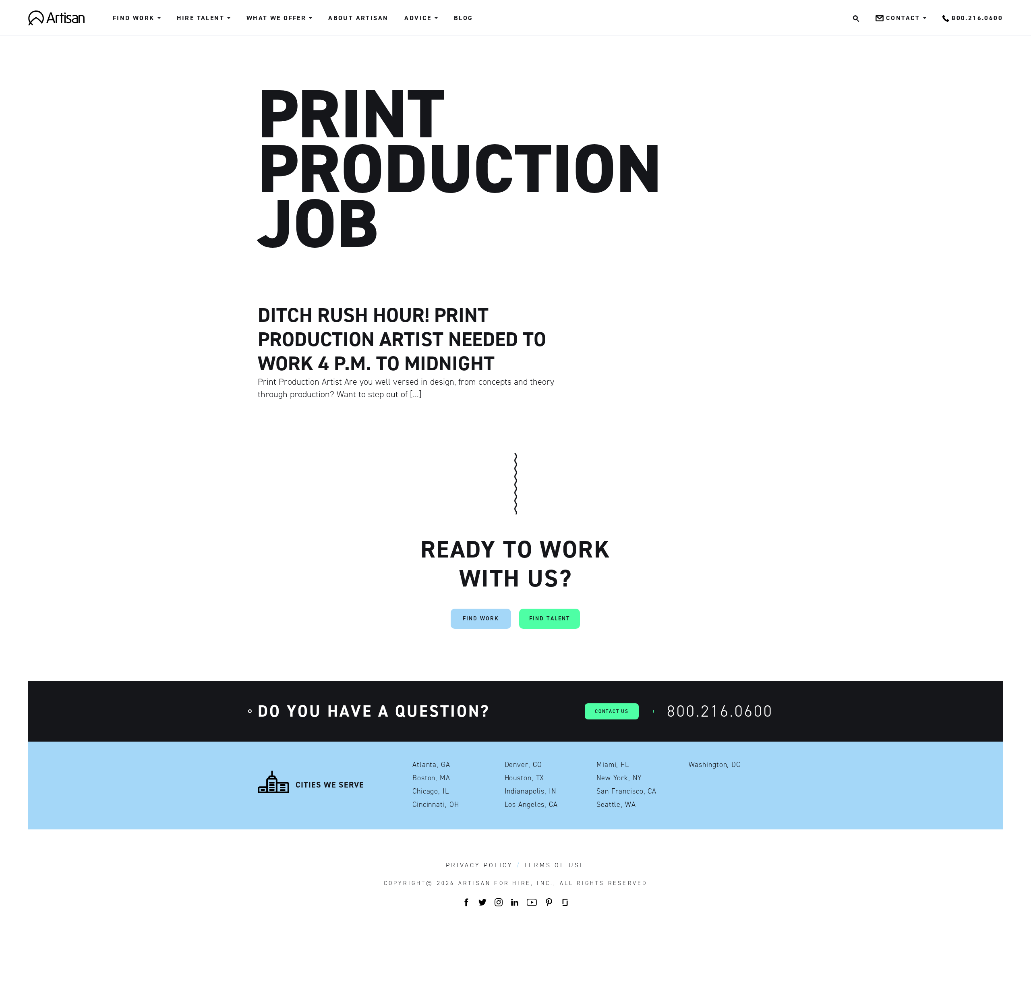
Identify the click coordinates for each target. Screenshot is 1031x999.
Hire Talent (200, 18)
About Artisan (358, 18)
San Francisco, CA (626, 791)
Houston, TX (524, 777)
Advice (417, 18)
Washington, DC (715, 764)
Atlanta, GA (431, 764)
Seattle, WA (616, 804)
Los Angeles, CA (531, 804)
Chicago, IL (430, 791)
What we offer (276, 18)
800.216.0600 (720, 711)
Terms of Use (554, 865)
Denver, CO (523, 764)
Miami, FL (612, 764)
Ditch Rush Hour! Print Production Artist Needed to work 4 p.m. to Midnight (402, 339)
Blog (463, 18)
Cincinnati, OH (435, 804)
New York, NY (619, 777)
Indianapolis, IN (530, 791)
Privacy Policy (479, 865)
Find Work (134, 18)
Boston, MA (431, 777)
